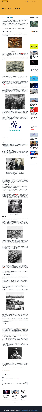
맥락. (34, 112)
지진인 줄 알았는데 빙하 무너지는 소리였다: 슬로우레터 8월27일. (34, 57)
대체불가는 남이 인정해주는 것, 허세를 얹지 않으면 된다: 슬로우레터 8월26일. (34, 104)
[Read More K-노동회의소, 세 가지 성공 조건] (34, 91)
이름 (31, 123)
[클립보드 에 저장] (12, 17)
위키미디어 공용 (19, 109)
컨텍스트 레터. (32, 55)
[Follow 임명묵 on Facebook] (2, 380)
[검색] (36, 163)
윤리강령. (32, 410)
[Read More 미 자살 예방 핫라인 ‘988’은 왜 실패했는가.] (34, 135)
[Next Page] (37, 72)
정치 (30, 55)
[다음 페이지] (26, 396)
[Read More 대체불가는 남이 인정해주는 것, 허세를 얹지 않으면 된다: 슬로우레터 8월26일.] (34, 100)
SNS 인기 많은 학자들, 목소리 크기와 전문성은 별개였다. (34, 66)
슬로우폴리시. (31, 137)
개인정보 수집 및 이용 (35, 126)
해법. (30, 1)
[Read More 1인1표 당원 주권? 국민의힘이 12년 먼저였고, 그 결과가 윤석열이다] (34, 153)
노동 (30, 94)
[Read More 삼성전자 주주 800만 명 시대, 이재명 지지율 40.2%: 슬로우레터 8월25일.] (34, 143)
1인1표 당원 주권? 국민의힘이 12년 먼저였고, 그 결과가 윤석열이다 (34, 157)
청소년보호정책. (24, 410)
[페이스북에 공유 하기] (6, 17)
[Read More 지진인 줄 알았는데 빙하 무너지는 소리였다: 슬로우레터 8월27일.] (34, 53)
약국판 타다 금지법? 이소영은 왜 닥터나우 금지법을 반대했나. (34, 114)
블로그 (18, 378)
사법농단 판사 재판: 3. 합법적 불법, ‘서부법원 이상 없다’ (22, 383)
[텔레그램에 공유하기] (10, 17)
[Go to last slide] (3, 396)
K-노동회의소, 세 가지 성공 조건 (34, 96)
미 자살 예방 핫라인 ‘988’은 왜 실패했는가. (34, 139)
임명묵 (3, 377)
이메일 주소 (32, 120)
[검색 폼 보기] (39, 1)
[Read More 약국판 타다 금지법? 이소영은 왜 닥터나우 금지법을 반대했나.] (34, 109)
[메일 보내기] (11, 17)
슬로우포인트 (31, 112)
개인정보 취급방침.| (28, 410)
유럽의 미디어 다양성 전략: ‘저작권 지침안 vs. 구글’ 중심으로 (23, 397)
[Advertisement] (34, 39)
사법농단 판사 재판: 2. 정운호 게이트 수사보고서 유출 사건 (8, 383)
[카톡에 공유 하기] (8, 17)
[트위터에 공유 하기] (7, 17)
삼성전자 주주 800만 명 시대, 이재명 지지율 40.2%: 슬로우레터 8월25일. (34, 148)
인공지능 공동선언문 (6, 395)
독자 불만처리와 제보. (35, 410)
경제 (33, 112)
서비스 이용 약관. (20, 410)
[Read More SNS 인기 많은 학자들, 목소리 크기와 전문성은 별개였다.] (34, 62)
